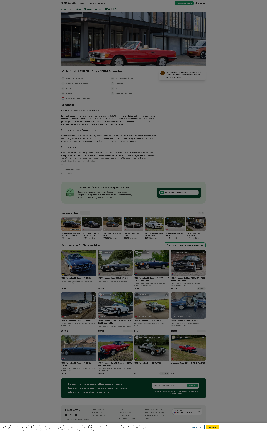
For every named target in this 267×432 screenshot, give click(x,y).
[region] (133, 427)
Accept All (212, 427)
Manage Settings (197, 427)
